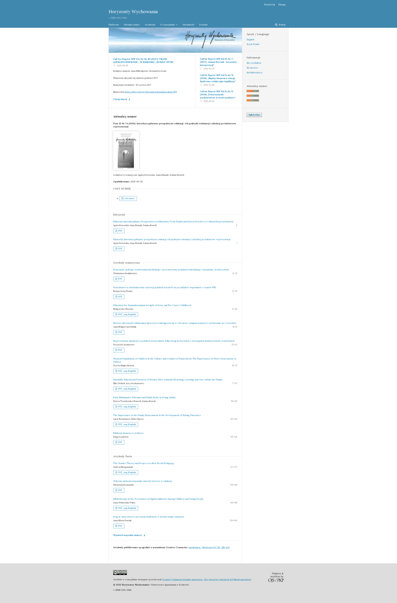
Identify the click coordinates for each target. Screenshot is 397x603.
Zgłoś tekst (254, 114)
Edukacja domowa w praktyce (128, 433)
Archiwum (150, 24)
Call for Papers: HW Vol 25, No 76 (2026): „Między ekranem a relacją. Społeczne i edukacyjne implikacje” (218, 78)
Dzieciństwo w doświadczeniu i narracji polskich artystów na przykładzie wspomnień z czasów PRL (164, 287)
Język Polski (253, 44)
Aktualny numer (132, 24)
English (250, 39)
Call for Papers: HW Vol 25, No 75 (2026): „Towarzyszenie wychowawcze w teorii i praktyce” (218, 94)
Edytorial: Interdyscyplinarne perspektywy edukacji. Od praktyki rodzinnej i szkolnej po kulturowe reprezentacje (172, 239)
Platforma (114, 24)
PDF (120, 230)
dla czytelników (254, 63)
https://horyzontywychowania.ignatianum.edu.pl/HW (151, 92)
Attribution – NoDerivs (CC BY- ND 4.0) (209, 547)
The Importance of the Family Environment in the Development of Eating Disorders (157, 415)
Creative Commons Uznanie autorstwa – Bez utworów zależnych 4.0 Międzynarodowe (206, 579)
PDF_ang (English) (127, 314)
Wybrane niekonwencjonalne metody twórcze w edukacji (142, 481)
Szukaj (281, 24)
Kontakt (203, 24)
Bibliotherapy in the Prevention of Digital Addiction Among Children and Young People (158, 498)
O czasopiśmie (168, 24)
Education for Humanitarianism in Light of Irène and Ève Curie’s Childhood (152, 305)
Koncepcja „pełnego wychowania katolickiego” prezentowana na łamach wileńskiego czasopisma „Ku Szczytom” (171, 269)
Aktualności (188, 24)
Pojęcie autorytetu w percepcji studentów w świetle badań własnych (148, 516)
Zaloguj (281, 4)
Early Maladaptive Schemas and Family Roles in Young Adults (144, 397)
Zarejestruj (269, 4)
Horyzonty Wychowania (133, 11)
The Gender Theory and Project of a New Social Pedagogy (143, 463)
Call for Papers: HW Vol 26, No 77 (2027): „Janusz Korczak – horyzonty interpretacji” (218, 62)
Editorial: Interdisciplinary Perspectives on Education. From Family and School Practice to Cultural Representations (173, 221)
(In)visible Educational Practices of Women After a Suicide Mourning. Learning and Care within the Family (167, 379)
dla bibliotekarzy (255, 72)
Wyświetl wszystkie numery (127, 535)
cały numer (129, 198)
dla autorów (252, 67)
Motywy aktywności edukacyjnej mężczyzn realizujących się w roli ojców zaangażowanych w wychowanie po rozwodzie (174, 323)
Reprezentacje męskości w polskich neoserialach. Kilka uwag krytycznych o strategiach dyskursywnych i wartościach (173, 340)
